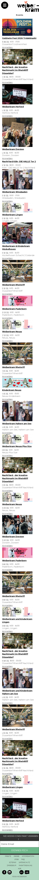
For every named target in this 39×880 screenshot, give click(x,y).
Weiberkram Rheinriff (13, 285)
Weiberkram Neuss (12, 331)
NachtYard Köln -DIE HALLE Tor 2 (19, 161)
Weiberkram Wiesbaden (14, 192)
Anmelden (7, 47)
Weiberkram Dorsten (13, 149)
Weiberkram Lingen (12, 215)
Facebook (4, 872)
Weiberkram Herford (13, 107)
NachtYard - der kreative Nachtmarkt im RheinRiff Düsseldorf (15, 70)
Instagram (9, 872)
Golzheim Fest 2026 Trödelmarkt (19, 38)
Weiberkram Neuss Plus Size (17, 446)
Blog (21, 872)
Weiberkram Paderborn (14, 309)
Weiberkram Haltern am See (16, 423)
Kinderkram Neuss (11, 390)
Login (27, 872)
